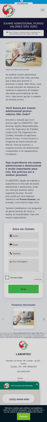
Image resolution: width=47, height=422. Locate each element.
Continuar (24, 416)
